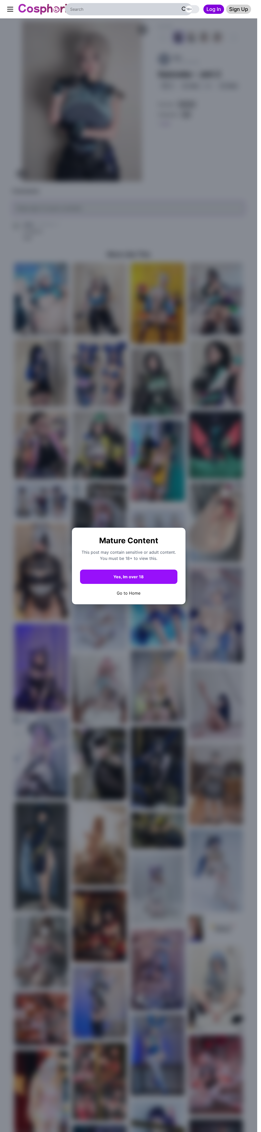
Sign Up (238, 9)
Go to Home (128, 593)
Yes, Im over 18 (128, 576)
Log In (213, 9)
